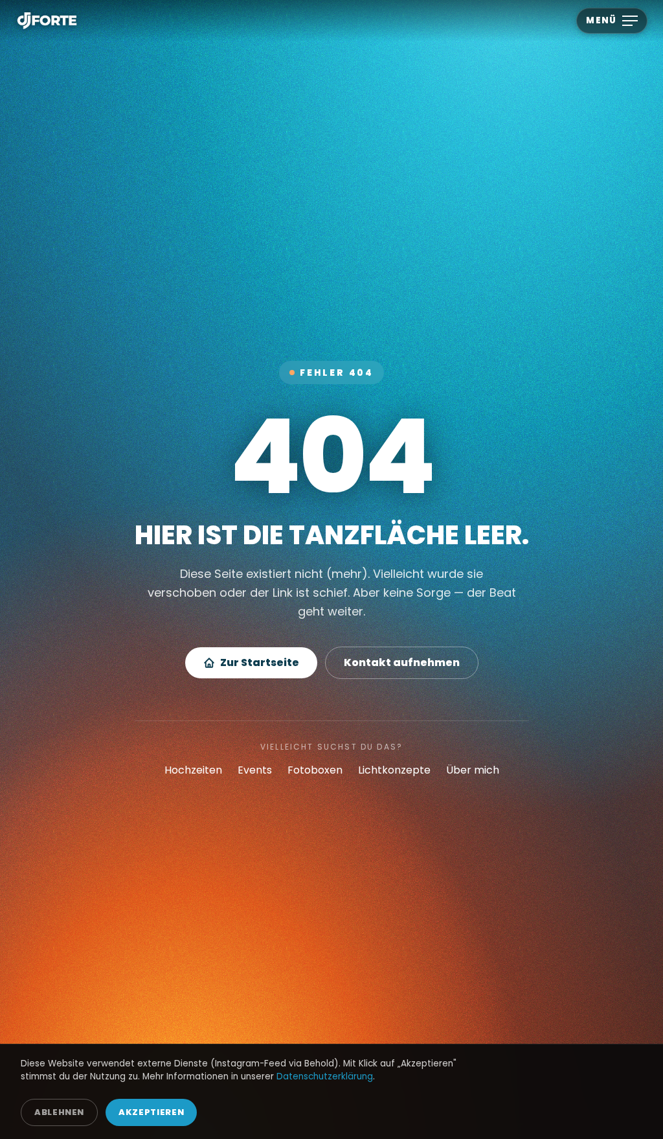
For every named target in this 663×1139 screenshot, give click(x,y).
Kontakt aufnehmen (402, 662)
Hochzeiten (193, 770)
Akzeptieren (151, 1112)
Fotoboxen (315, 770)
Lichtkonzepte (394, 770)
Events (255, 770)
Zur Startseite (259, 662)
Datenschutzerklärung (324, 1076)
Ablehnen (59, 1112)
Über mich (472, 770)
